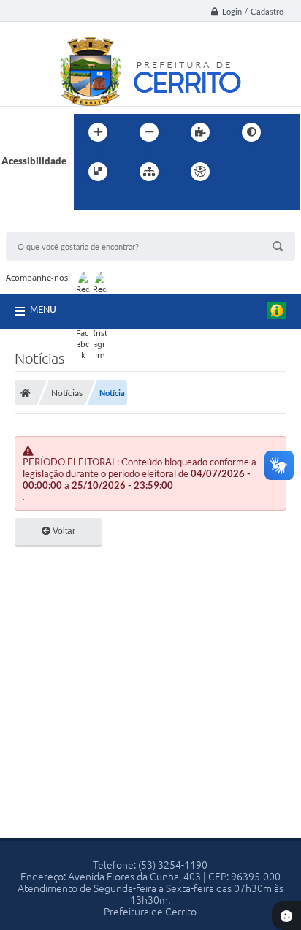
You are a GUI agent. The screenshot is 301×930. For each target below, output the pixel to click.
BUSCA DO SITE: (49, 225)
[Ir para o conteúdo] (241, 171)
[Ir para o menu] (274, 171)
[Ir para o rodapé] (120, 201)
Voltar (62, 531)
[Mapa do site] (149, 171)
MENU (43, 309)
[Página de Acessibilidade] (200, 171)
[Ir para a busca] (88, 201)
